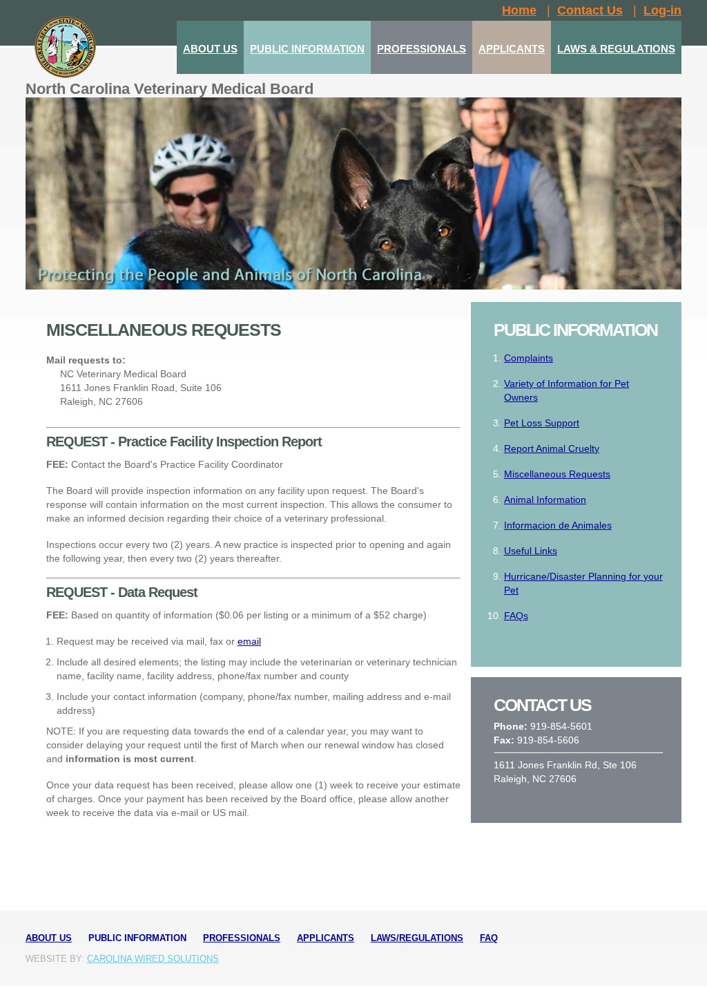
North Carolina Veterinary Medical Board (169, 89)
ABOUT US (210, 49)
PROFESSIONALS (421, 49)
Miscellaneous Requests (557, 474)
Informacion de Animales (558, 525)
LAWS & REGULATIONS (616, 49)
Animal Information (545, 499)
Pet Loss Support (541, 422)
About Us (49, 938)
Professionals (241, 938)
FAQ (489, 938)
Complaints (528, 357)
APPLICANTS (511, 49)
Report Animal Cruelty (551, 448)
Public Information (137, 938)
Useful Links (530, 550)
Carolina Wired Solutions (153, 959)
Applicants (325, 938)
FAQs (516, 615)
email (249, 641)
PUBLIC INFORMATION (307, 49)
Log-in (662, 10)
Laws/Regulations (417, 938)
